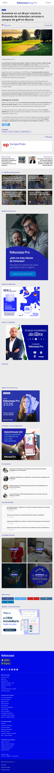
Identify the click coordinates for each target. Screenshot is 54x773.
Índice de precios (5, 703)
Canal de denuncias (5, 690)
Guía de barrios (4, 705)
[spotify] (17, 669)
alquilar (4, 131)
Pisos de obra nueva (5, 699)
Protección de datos (5, 767)
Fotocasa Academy (5, 727)
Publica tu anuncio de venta (7, 746)
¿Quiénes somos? (5, 677)
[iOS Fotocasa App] (6, 660)
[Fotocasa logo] (26, 655)
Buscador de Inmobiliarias (7, 707)
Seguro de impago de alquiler (7, 717)
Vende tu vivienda (5, 749)
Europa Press (7, 25)
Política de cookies (5, 769)
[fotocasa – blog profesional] (27, 3)
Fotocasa (3, 756)
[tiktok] (14, 669)
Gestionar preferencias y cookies (8, 688)
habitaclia (9, 756)
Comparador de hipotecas (7, 713)
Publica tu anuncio (5, 742)
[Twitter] (14, 148)
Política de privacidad (6, 685)
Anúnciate (3, 723)
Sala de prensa (4, 681)
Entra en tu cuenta (5, 731)
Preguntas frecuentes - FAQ (7, 683)
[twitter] (7, 669)
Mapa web (3, 679)
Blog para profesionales (6, 729)
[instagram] (4, 669)
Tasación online (4, 709)
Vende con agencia (5, 711)
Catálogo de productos (6, 748)
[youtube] (9, 669)
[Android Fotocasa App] (6, 663)
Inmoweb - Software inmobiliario (8, 733)
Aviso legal (3, 764)
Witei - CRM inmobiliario (6, 735)
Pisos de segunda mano (6, 697)
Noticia (3, 9)
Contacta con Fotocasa (6, 725)
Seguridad (3, 687)
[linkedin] (12, 669)
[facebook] (2, 669)
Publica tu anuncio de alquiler (7, 744)
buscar (10, 131)
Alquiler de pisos (5, 701)
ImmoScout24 (15, 756)
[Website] (11, 148)
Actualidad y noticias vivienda (7, 715)
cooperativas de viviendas (26, 131)
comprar (16, 131)
